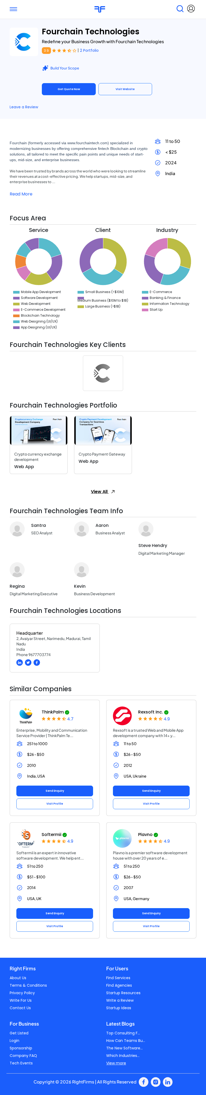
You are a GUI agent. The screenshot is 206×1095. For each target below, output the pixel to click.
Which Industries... (122, 1055)
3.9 (46, 50)
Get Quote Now (69, 89)
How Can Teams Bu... (125, 1040)
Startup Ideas (118, 1008)
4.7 (70, 719)
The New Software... (124, 1048)
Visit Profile (54, 804)
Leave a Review (24, 107)
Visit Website (125, 89)
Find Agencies (119, 985)
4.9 (167, 719)
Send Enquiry (55, 791)
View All (100, 492)
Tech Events (21, 1063)
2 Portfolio (89, 50)
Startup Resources (123, 993)
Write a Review (120, 1000)
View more (116, 1063)
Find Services (118, 978)
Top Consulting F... (123, 1033)
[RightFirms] (99, 9)
